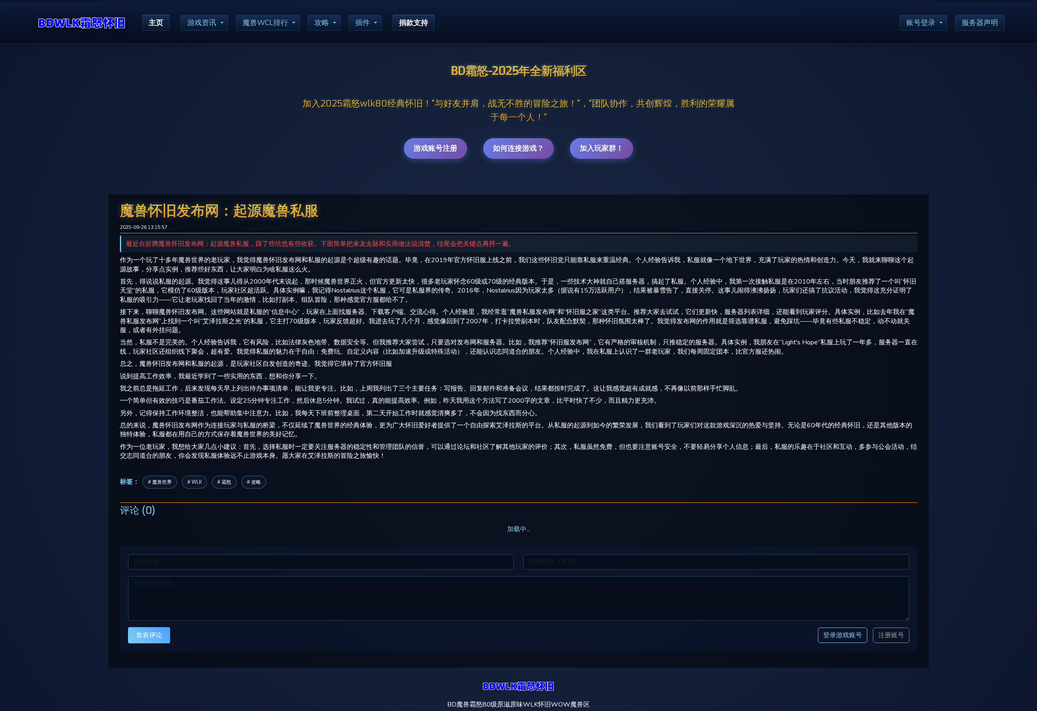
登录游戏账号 (842, 635)
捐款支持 (413, 23)
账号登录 (920, 23)
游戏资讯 (201, 23)
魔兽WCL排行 (265, 23)
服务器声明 (980, 23)
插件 (362, 23)
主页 (156, 23)
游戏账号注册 (435, 148)
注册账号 (891, 635)
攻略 (321, 23)
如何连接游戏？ (518, 148)
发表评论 (149, 635)
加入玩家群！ (601, 148)
